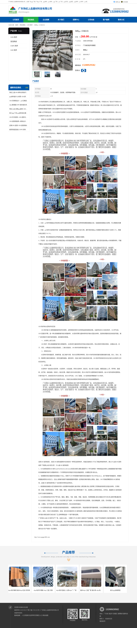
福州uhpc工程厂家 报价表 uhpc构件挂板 (45, 590)
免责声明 (32, 615)
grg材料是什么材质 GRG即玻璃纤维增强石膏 (18, 96)
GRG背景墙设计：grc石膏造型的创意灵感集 (18, 100)
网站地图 (45, 615)
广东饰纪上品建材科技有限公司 (50, 610)
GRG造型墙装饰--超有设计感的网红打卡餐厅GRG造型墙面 (18, 121)
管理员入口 (38, 615)
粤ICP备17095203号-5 (34, 610)
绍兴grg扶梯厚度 (68, 590)
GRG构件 (13, 37)
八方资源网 (25, 615)
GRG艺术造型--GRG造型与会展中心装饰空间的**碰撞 (18, 117)
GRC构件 (30, 25)
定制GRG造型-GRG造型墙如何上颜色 (18, 125)
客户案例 (106, 20)
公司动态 (91, 20)
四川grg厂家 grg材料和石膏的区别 (18, 113)
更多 (26, 87)
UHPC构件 (14, 46)
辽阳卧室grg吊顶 (92, 590)
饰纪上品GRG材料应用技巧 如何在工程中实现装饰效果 (18, 92)
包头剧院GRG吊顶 (116, 590)
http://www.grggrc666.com (42, 537)
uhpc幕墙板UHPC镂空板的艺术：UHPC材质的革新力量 (18, 105)
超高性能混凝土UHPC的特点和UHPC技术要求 (18, 129)
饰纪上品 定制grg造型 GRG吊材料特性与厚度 (18, 109)
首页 (16, 25)
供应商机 (31, 20)
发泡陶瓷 (13, 41)
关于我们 (61, 20)
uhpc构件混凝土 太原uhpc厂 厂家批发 (20, 590)
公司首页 (16, 20)
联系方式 (121, 20)
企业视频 (46, 20)
